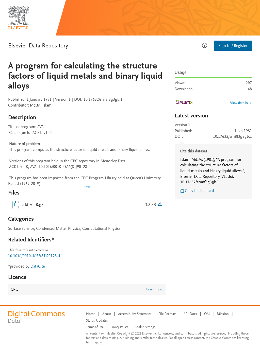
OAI (207, 313)
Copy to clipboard (199, 191)
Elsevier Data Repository (38, 45)
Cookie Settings (145, 327)
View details (239, 103)
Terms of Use (95, 327)
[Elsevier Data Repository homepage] (18, 17)
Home (90, 313)
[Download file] (160, 204)
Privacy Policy (119, 327)
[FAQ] (204, 45)
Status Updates (97, 320)
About (106, 313)
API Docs (190, 313)
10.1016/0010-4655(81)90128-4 (34, 256)
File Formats (167, 313)
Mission (223, 313)
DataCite (37, 266)
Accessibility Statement (134, 313)
